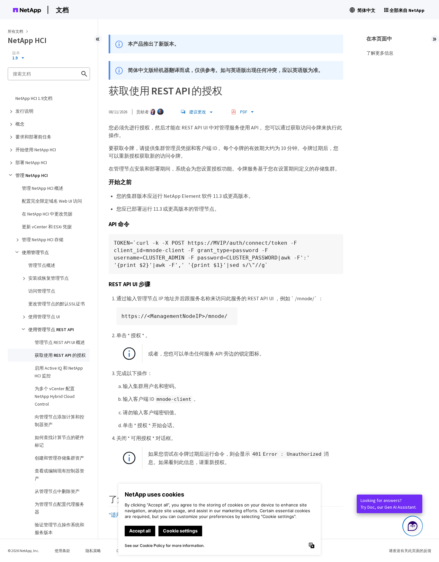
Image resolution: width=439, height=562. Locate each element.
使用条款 (62, 550)
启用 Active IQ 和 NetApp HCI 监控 (59, 372)
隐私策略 (93, 550)
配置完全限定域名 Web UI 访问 (52, 201)
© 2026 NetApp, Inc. (23, 550)
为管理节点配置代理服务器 (59, 508)
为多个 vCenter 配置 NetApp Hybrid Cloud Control (55, 396)
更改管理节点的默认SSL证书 (56, 304)
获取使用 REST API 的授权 (60, 355)
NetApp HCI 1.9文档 (33, 98)
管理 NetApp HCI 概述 (42, 188)
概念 (19, 124)
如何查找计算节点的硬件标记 (59, 441)
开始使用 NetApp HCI (35, 150)
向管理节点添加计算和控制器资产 (59, 420)
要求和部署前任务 (33, 137)
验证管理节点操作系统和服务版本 (59, 528)
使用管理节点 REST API (51, 329)
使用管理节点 (35, 252)
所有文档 (15, 31)
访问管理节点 (41, 291)
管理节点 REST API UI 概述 (60, 342)
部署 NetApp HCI (31, 162)
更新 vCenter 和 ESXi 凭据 (47, 227)
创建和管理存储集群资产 (59, 458)
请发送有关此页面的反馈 (410, 550)
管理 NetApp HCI (31, 175)
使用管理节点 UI (44, 317)
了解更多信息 (379, 53)
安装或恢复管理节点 (48, 278)
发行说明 (24, 111)
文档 (62, 10)
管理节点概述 (41, 265)
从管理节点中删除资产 (57, 491)
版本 (16, 53)
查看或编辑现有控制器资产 (59, 474)
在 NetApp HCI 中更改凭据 (47, 214)
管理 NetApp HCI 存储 (42, 239)
